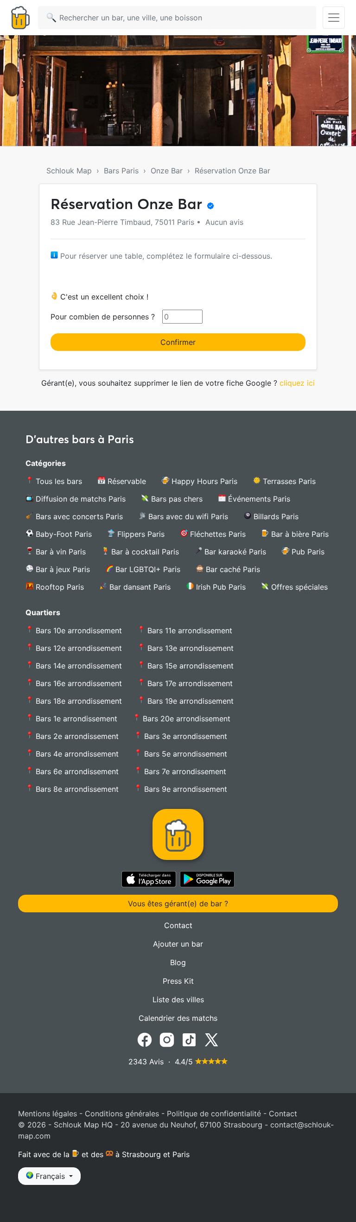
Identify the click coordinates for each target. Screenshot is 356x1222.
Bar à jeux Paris (61, 569)
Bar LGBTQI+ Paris (146, 569)
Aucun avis (223, 222)
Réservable (125, 481)
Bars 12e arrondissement (77, 648)
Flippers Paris (140, 534)
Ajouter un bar (178, 943)
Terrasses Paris (288, 481)
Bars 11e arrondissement (188, 630)
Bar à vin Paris (59, 551)
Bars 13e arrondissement (189, 648)
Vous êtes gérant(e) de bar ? (178, 903)
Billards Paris (275, 516)
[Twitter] (211, 1039)
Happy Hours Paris (203, 481)
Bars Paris (121, 170)
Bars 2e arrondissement (76, 736)
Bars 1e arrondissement (75, 718)
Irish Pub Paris (220, 587)
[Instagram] (167, 1039)
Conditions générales (122, 1113)
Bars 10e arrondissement (77, 630)
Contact (178, 925)
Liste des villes (178, 999)
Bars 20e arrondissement (185, 718)
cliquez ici (297, 383)
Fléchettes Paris (217, 534)
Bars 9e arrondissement (184, 789)
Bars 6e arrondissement (76, 771)
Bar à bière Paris (299, 534)
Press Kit (178, 981)
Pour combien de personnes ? (103, 316)
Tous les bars (57, 481)
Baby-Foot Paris (62, 534)
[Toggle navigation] (334, 17)
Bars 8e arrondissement (76, 789)
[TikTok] (189, 1039)
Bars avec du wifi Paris (187, 516)
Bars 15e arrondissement (189, 665)
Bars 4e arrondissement (76, 753)
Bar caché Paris (231, 569)
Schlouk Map (69, 170)
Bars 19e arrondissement (189, 701)
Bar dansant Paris (139, 587)
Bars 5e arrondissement (184, 753)
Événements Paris (258, 498)
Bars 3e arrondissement (184, 736)
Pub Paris (306, 551)
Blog (178, 962)
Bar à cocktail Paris (144, 551)
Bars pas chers (176, 498)
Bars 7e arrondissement (184, 771)
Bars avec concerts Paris (78, 516)
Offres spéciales (298, 587)
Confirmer (178, 342)
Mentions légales (47, 1113)
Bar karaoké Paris (234, 551)
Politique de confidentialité (214, 1113)
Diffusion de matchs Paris (79, 498)
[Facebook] (144, 1039)
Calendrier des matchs (178, 1018)
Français (50, 1176)
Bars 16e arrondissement (77, 683)
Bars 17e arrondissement (189, 683)
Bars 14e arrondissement (77, 665)
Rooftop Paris (58, 587)
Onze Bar (167, 170)
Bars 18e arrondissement (77, 701)
